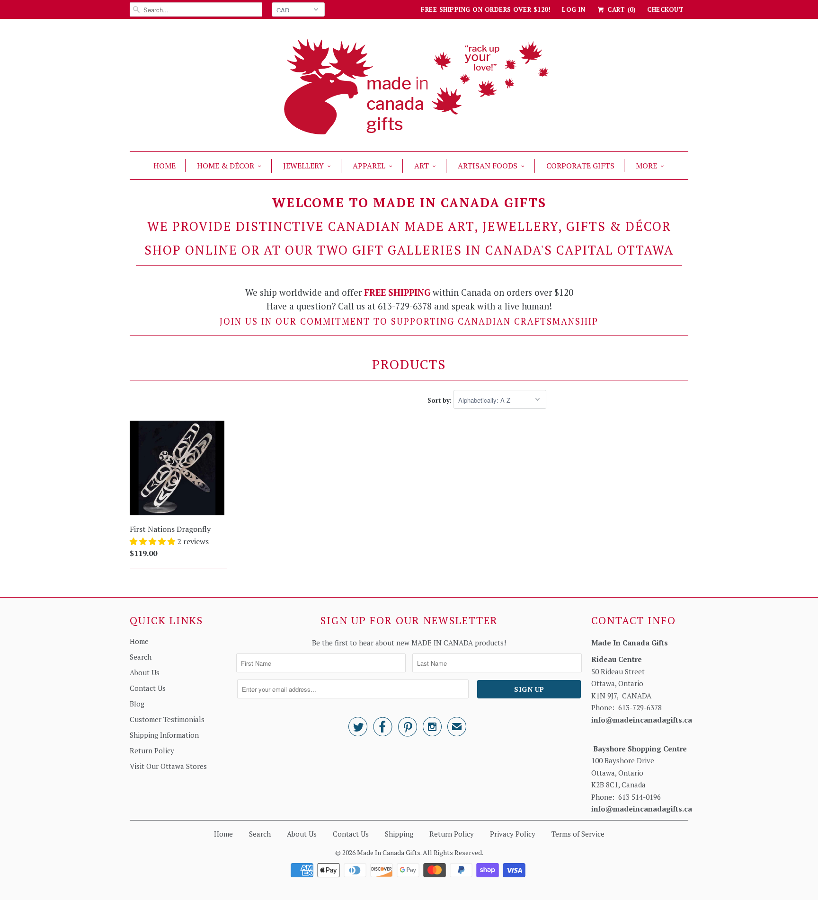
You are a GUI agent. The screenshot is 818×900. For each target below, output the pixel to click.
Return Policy (152, 750)
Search (140, 657)
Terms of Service (578, 833)
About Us (145, 672)
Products (409, 364)
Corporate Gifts (580, 165)
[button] (153, 541)
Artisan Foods (487, 165)
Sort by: (440, 400)
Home (164, 165)
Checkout (665, 9)
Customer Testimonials (167, 719)
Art (421, 165)
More (646, 165)
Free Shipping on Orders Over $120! (486, 9)
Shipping (399, 833)
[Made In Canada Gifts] (409, 87)
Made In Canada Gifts (388, 852)
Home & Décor (225, 165)
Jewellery (303, 165)
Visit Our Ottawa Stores (168, 766)
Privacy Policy (512, 833)
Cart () (620, 9)
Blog (137, 703)
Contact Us (148, 688)
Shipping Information (164, 735)
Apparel (369, 165)
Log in (573, 9)
